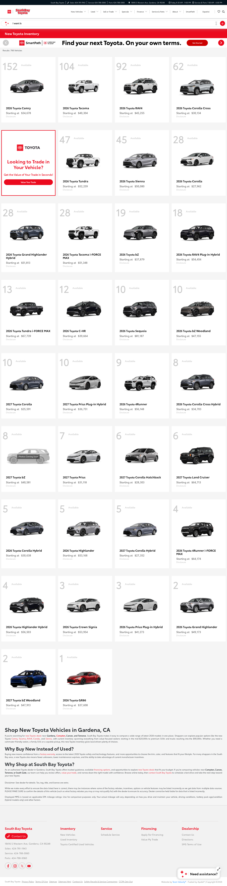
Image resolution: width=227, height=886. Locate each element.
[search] (223, 12)
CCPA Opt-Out (126, 881)
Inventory (67, 828)
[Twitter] (22, 865)
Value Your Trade (28, 182)
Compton (60, 735)
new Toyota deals (33, 735)
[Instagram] (15, 865)
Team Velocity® (179, 881)
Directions (187, 839)
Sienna (49, 738)
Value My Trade (149, 839)
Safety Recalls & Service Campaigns (100, 881)
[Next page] (221, 42)
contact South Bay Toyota (160, 772)
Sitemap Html (64, 881)
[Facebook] (8, 865)
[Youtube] (29, 865)
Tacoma (22, 738)
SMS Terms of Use (191, 844)
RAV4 (29, 738)
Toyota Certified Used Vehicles (77, 844)
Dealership (190, 828)
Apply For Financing (152, 834)
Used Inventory (68, 839)
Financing (149, 828)
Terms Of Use (41, 881)
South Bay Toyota (12, 881)
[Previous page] (5, 42)
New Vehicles (67, 834)
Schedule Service (110, 834)
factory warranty (47, 754)
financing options (102, 769)
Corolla (36, 738)
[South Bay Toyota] (20, 11)
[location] (129, 2)
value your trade (68, 772)
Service (106, 828)
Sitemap (53, 881)
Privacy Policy (28, 881)
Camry (14, 738)
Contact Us (18, 836)
